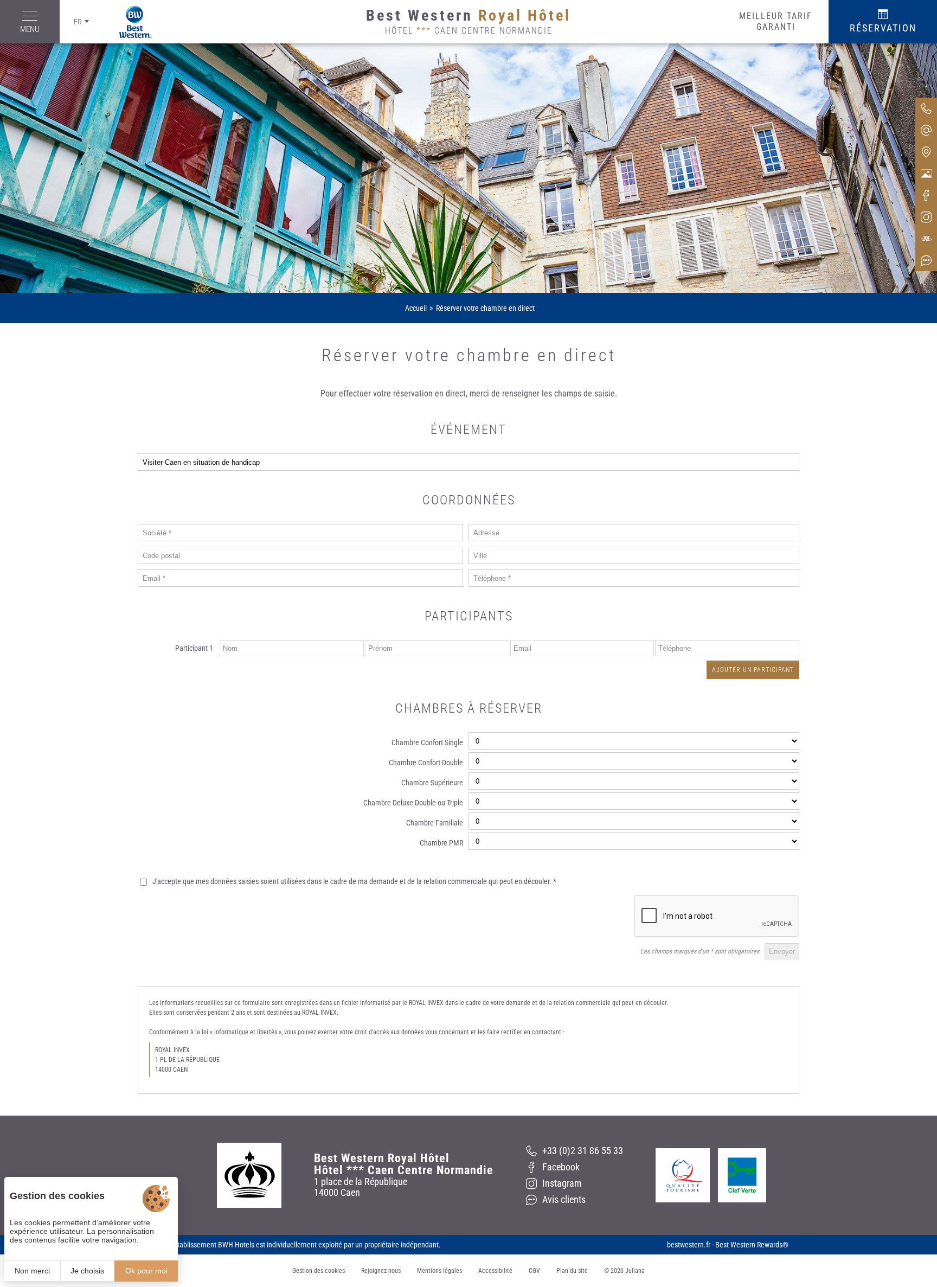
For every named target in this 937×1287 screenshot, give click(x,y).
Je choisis (87, 1270)
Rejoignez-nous (381, 1271)
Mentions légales (439, 1271)
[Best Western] (127, 22)
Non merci (32, 1270)
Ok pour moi (146, 1270)
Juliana (635, 1271)
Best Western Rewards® (751, 1244)
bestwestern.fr (688, 1244)
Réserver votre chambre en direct (485, 308)
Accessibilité (495, 1271)
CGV (534, 1271)
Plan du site (572, 1271)
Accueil (416, 308)
